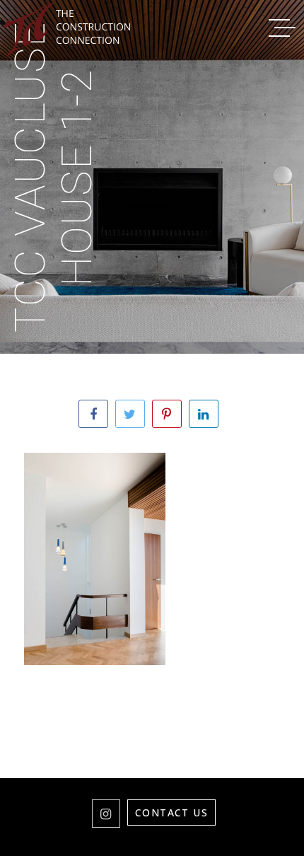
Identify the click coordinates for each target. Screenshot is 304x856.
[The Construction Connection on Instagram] (106, 813)
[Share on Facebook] (93, 414)
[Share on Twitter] (130, 414)
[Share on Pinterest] (167, 414)
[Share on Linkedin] (203, 414)
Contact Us (171, 812)
